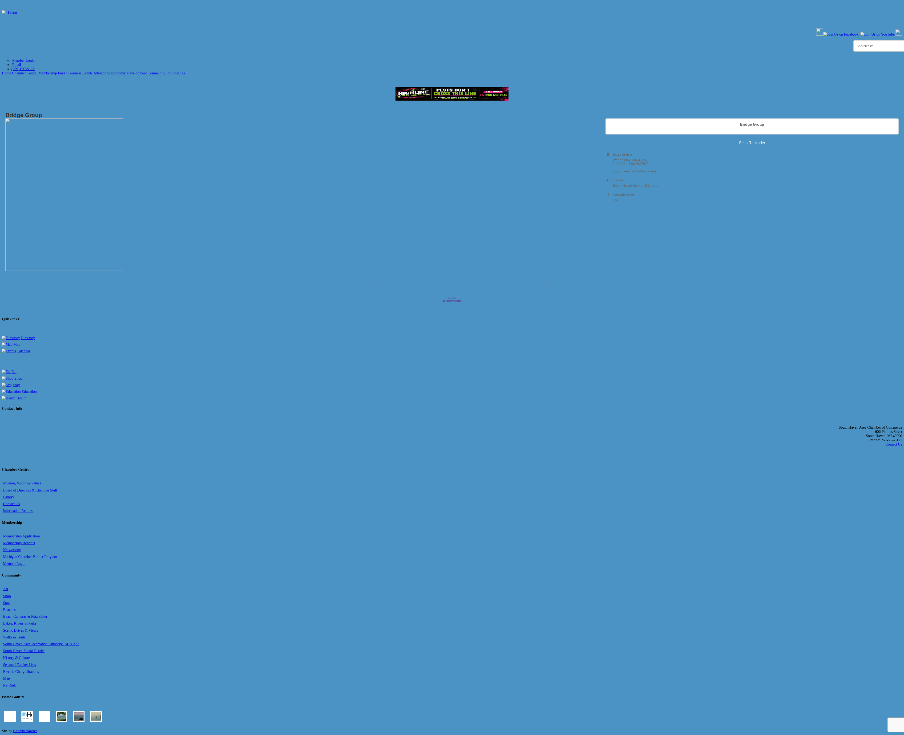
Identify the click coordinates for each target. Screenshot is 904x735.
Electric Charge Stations (21, 672)
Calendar (23, 351)
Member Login (23, 60)
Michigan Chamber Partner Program (30, 557)
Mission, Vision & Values (22, 483)
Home (6, 73)
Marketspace (467, 285)
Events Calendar (394, 285)
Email (16, 65)
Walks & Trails (14, 637)
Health (21, 398)
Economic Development (129, 73)
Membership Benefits (19, 543)
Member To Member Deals (439, 285)
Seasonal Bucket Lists (19, 665)
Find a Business (69, 73)
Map (16, 344)
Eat (14, 372)
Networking (12, 550)
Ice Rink (9, 685)
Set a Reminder (752, 143)
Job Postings (485, 285)
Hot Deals (413, 285)
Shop (18, 378)
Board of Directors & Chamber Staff (30, 490)
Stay (16, 385)
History (8, 497)
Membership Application (21, 536)
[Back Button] (8, 109)
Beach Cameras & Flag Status (25, 616)
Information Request (18, 511)
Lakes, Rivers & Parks (19, 623)
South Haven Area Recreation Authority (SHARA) (41, 644)
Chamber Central (24, 73)
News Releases (371, 285)
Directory (28, 338)
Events (87, 73)
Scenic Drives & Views (20, 630)
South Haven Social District (23, 651)
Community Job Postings (166, 73)
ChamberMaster (25, 731)
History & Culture (16, 658)
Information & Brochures (528, 285)
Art (5, 589)
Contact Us (503, 285)
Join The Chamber (558, 285)
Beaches (9, 610)
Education (29, 392)
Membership (47, 73)
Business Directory (347, 285)
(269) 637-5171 (23, 69)
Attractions (101, 73)
